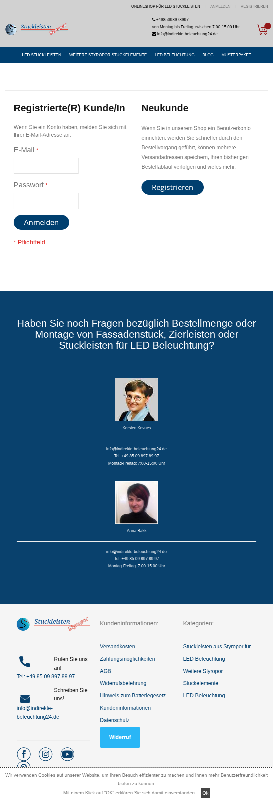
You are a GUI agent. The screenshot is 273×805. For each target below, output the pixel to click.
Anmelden (220, 6)
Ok (205, 793)
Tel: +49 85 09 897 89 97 (46, 676)
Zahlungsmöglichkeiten (127, 659)
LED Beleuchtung (204, 695)
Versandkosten (117, 646)
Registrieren (254, 6)
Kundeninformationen (125, 708)
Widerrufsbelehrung (123, 683)
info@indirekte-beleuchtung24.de (187, 34)
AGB (105, 671)
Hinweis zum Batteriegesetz (133, 695)
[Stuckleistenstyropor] (36, 29)
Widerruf (120, 737)
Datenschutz (115, 720)
